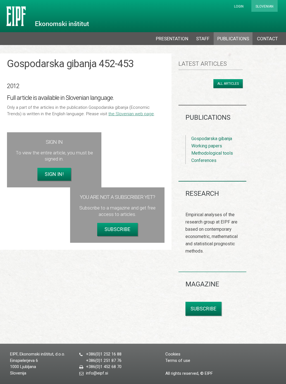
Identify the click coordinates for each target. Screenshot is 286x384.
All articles (228, 84)
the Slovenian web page (131, 113)
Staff (202, 38)
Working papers (206, 146)
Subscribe (117, 229)
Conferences (203, 160)
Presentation (172, 38)
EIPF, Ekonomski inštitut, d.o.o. (46, 16)
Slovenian (264, 6)
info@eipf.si (97, 373)
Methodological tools (212, 153)
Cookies (172, 354)
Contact (267, 38)
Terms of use (177, 360)
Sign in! (54, 174)
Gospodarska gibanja (211, 138)
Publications (233, 38)
